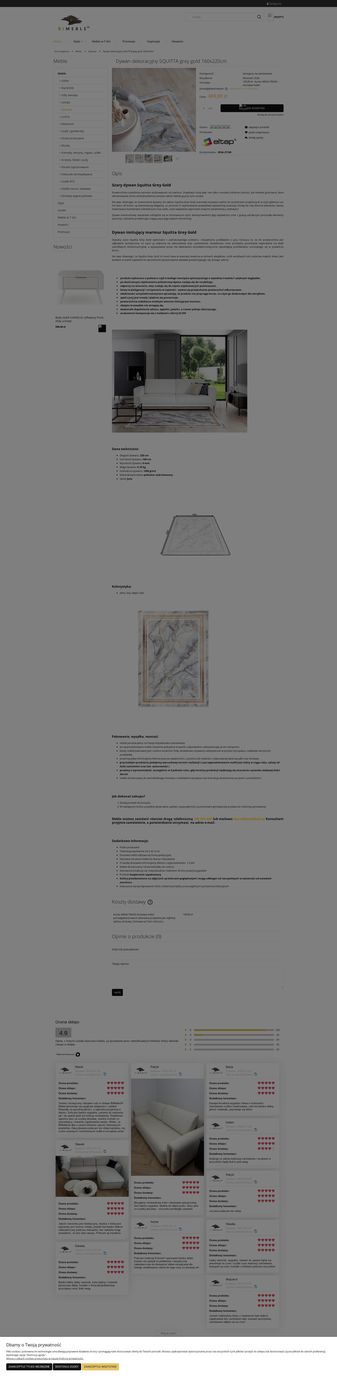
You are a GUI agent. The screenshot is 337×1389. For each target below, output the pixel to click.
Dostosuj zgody (67, 1366)
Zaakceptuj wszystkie (100, 1366)
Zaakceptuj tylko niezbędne (29, 1366)
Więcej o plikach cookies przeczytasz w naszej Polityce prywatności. (44, 1358)
